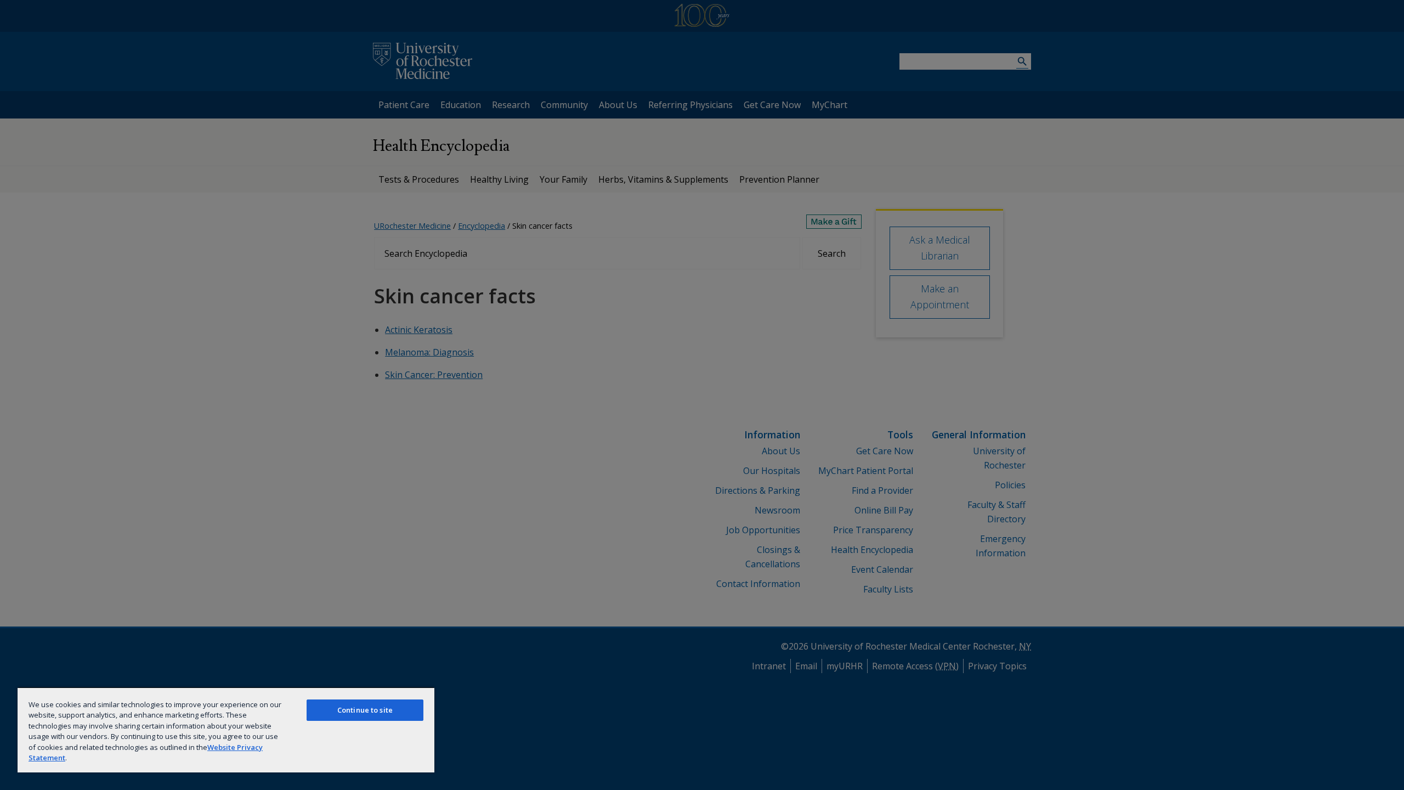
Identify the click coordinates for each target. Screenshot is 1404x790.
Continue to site (365, 710)
